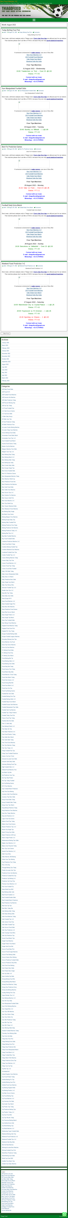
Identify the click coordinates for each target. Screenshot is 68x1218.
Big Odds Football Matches (9, 536)
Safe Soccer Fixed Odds (8, 927)
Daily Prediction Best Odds (9, 579)
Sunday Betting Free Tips (8, 992)
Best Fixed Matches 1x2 (8, 1)
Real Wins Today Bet (7, 908)
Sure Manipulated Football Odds (14, 88)
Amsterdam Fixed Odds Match (10, 435)
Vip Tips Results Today (8, 1117)
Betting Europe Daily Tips (8, 519)
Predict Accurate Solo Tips (9, 870)
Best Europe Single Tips (8, 468)
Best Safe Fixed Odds (7, 487)
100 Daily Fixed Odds (7, 389)
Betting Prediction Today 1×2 (9, 530)
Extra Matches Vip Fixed (8, 642)
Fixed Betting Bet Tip (7, 658)
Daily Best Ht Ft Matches (8, 1184)
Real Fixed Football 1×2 (8, 894)
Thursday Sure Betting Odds (9, 1033)
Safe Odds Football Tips (8, 924)
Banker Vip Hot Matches (8, 446)
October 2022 (5, 359)
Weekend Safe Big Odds (8, 1142)
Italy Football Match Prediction (10, 788)
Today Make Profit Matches (9, 1057)
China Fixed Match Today (8, 544)
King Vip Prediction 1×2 (8, 816)
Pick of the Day (6, 864)
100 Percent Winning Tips (8, 402)
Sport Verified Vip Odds (8, 976)
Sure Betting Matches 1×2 (8, 998)
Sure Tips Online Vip (7, 1017)
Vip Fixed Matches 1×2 (8, 1098)
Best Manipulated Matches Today (10, 476)
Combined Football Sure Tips (9, 552)
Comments (37, 32)
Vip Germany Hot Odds (8, 1101)
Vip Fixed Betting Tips (7, 1096)
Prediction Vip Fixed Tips (8, 881)
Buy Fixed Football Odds (8, 538)
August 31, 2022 (13, 32)
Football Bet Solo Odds (8, 693)
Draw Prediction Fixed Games (9, 609)
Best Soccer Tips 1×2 (7, 492)
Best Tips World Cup (7, 503)
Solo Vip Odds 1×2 (7, 973)
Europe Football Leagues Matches (11, 636)
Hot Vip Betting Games (8, 783)
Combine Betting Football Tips (10, 547)
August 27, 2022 (13, 266)
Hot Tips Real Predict (7, 778)
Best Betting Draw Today (8, 454)
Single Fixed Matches (7, 941)
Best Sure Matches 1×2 (8, 500)
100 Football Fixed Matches (9, 394)
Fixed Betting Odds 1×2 (8, 661)
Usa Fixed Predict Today (8, 1076)
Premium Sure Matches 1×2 (9, 884)
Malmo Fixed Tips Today (8, 821)
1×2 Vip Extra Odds (7, 413)
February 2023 (5, 348)
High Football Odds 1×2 (8, 767)
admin (4, 32)
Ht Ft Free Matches (7, 786)
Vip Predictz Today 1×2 (8, 1112)
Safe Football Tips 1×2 (8, 919)
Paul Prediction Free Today (9, 862)
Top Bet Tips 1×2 (6, 1068)
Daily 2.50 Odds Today (8, 571)
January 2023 (5, 350)
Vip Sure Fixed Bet (7, 1115)
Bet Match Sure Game (8, 514)
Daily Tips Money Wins (8, 585)
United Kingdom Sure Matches (10, 1074)
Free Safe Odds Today (8, 739)
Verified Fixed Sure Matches (9, 1085)
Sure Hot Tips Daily (7, 1000)
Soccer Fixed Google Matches (10, 951)
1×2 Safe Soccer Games (8, 411)
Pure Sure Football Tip (8, 886)
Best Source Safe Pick (8, 498)
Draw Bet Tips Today (7, 593)
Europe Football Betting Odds (9, 634)
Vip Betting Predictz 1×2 (8, 1090)
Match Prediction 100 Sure (9, 835)
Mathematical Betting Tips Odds (10, 840)
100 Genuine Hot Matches (8, 397)
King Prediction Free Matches (9, 810)
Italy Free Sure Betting (8, 791)
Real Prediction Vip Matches (9, 903)
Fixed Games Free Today (8, 669)
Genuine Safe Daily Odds (8, 761)
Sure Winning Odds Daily (8, 1028)
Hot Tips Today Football (8, 780)
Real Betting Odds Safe (8, 892)
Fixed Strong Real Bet (7, 682)
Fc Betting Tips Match (7, 655)
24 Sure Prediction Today (8, 422)
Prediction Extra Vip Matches (9, 873)
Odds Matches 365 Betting (9, 856)
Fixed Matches (5, 1208)
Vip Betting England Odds (8, 1087)
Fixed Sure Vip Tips (7, 688)
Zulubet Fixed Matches (7, 1187)
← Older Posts (5, 333)
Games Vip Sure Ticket (8, 756)
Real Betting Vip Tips (7, 1201)
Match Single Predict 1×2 (8, 837)
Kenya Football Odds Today (9, 802)
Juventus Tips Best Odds (8, 797)
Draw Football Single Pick (8, 604)
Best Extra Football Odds (8, 470)
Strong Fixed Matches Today (9, 984)
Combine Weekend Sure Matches (10, 549)
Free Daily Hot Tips (7, 729)
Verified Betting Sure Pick (8, 1082)
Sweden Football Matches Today (10, 1030)
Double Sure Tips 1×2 (7, 590)
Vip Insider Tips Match (8, 1104)
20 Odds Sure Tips (7, 419)
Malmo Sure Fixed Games (8, 824)
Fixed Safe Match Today (8, 677)
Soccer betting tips (6, 1210)
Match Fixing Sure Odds (8, 832)
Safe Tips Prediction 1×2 (8, 930)
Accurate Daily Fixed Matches (9, 1189)
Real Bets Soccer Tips (7, 1182)
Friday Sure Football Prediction (10, 753)
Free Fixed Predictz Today (9, 734)
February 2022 (5, 380)
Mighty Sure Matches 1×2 (8, 843)
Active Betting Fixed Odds (9, 432)
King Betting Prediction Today (9, 807)
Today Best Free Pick (7, 1038)
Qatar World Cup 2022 (7, 889)
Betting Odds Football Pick (9, 522)
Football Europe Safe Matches (10, 704)
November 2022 (6, 356)
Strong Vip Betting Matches (9, 990)
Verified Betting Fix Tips (8, 1079)
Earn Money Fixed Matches (9, 623)
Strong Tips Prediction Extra (9, 987)
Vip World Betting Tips (8, 1125)
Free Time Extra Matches (8, 742)
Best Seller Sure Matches (8, 489)
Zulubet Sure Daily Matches (9, 1163)
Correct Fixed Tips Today (8, 566)
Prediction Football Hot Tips (9, 875)
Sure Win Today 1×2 (7, 1025)
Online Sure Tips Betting (8, 859)
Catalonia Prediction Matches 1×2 (10, 541)
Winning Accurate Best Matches (10, 1147)
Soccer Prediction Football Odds (10, 960)
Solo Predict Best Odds (8, 968)
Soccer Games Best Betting (9, 957)
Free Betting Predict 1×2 (8, 726)
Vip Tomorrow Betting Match (9, 1120)
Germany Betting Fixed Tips (9, 764)
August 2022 (5, 364)
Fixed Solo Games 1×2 (8, 680)
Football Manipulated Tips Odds (10, 707)
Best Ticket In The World (8, 1196)
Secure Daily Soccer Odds (8, 1194)
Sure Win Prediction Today (9, 1019)
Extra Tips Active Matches (9, 644)
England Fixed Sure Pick (8, 628)
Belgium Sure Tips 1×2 (8, 451)
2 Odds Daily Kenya (7, 416)
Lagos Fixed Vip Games (8, 818)
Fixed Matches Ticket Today (9, 674)
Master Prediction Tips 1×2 (9, 826)
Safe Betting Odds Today (8, 911)
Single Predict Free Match (8, 943)
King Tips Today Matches (8, 813)
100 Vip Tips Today (7, 405)
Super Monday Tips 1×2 (8, 995)
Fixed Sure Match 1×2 (7, 685)
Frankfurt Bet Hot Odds (8, 720)
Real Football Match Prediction (10, 900)
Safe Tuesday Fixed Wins (8, 932)
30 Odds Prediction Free (8, 424)
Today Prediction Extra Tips (9, 1060)
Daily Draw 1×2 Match (7, 576)
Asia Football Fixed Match (8, 441)
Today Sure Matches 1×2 (8, 1063)
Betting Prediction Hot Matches (10, 527)
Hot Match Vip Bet (7, 772)
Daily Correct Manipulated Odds (10, 574)
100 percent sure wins (7, 1173)
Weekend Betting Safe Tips (9, 1134)
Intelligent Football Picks (8, 1206)
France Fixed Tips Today (8, 718)
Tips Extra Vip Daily (7, 1036)
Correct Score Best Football (9, 568)
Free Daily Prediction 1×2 (8, 731)
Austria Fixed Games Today (9, 443)
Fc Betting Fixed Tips (7, 653)
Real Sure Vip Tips (7, 905)
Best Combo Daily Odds (8, 465)
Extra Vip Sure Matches (8, 647)
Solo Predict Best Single (8, 971)
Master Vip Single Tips (8, 829)
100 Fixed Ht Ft (6, 392)
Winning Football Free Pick (9, 1150)
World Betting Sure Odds (8, 1155)
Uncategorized (5, 1071)
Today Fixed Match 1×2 (8, 1052)
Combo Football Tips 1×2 (8, 555)
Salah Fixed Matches (7, 1205)
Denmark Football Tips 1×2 (9, 587)
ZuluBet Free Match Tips (8, 1161)
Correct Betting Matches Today (10, 557)
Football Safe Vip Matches (9, 710)
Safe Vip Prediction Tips (8, 935)
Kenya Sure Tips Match (8, 805)
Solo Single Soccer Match (8, 1180)
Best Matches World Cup (8, 479)
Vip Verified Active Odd (8, 1123)
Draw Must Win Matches (8, 606)
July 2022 (4, 367)
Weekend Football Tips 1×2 (9, 1139)
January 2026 (5, 342)
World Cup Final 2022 (7, 1158)
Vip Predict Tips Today (8, 1106)
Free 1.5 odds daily (7, 723)
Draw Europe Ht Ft (7, 598)
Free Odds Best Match (8, 737)
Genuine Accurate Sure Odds (9, 759)
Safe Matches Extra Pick (8, 1198)
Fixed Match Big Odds (8, 672)
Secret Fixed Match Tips (8, 938)
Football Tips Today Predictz (9, 712)
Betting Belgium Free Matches (10, 517)
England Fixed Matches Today (10, 625)
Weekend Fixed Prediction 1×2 (13, 264)
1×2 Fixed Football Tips (8, 408)
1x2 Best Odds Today (7, 1179)
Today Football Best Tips (8, 1055)
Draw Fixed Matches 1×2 (8, 601)
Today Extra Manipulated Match (10, 1049)
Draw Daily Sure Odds (7, 595)
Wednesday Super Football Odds (10, 1131)
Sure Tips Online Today (8, 1014)
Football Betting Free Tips (8, 696)
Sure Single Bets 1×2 (7, 1009)
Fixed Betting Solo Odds (8, 663)
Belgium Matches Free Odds (9, 449)
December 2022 (6, 353)
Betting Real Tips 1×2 (7, 533)
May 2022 (4, 372)
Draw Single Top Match (8, 617)
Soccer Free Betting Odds (8, 954)
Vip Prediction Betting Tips (9, 1109)
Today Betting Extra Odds (8, 1041)
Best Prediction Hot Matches (9, 484)
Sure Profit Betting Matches (9, 1006)
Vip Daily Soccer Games (8, 1093)
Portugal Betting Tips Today (9, 867)
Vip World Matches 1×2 (8, 1128)
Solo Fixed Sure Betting (8, 965)
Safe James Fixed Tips (8, 922)
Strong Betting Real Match (9, 981)
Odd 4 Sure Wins (6, 854)
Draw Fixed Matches (7, 1186)
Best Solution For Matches (9, 495)
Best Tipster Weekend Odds (9, 506)
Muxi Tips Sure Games (8, 848)
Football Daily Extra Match (12, 205)
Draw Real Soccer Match (8, 612)
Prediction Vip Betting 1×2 (8, 878)
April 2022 (4, 375)
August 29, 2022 (13, 90)
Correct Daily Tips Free (8, 560)
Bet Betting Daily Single (8, 511)
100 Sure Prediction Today (8, 1200)
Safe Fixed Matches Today (9, 916)
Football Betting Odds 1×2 (8, 699)
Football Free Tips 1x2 (7, 1193)
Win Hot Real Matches (8, 1144)
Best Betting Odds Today (8, 460)
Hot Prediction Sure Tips (8, 775)
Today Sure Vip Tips (7, 1066)
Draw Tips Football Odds (8, 620)
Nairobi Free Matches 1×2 (8, 851)
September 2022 (6, 361)
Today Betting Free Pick (11, 30)
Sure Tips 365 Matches (8, 1011)
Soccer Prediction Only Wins (9, 962)
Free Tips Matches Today (8, 745)
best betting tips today (7, 462)
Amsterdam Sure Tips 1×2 (9, 438)
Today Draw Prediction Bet (9, 1047)
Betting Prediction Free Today (9, 525)
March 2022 (5, 378)
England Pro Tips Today (8, 631)
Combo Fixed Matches (7, 1191)
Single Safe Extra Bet (7, 946)
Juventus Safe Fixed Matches (9, 794)
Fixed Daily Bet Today (7, 666)
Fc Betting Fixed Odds (8, 650)
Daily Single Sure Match (8, 582)
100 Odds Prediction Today (9, 400)
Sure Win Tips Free (7, 1022)
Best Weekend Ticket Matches (10, 509)
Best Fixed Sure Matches (8, 1175)
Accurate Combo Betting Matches (10, 427)
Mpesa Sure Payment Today (9, 846)
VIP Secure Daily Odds (8, 1177)
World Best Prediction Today (9, 1153)
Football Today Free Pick (8, 715)
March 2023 (5, 345)
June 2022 (4, 370)
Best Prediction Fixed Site (8, 481)
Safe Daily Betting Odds (8, 913)
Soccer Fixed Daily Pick (8, 949)
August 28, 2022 (13, 149)
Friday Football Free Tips (8, 750)
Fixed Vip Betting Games (8, 691)
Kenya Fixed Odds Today (8, 799)
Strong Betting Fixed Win (8, 979)
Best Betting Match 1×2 (8, 457)
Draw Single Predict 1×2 (8, 614)
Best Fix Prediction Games (12, 147)
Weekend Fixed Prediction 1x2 (27, 266)
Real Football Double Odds (9, 897)
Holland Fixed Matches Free (9, 769)
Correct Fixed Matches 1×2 (9, 563)
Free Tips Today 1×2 (7, 748)
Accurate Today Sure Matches (10, 430)
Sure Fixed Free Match (7, 1203)
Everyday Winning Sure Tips (9, 639)
